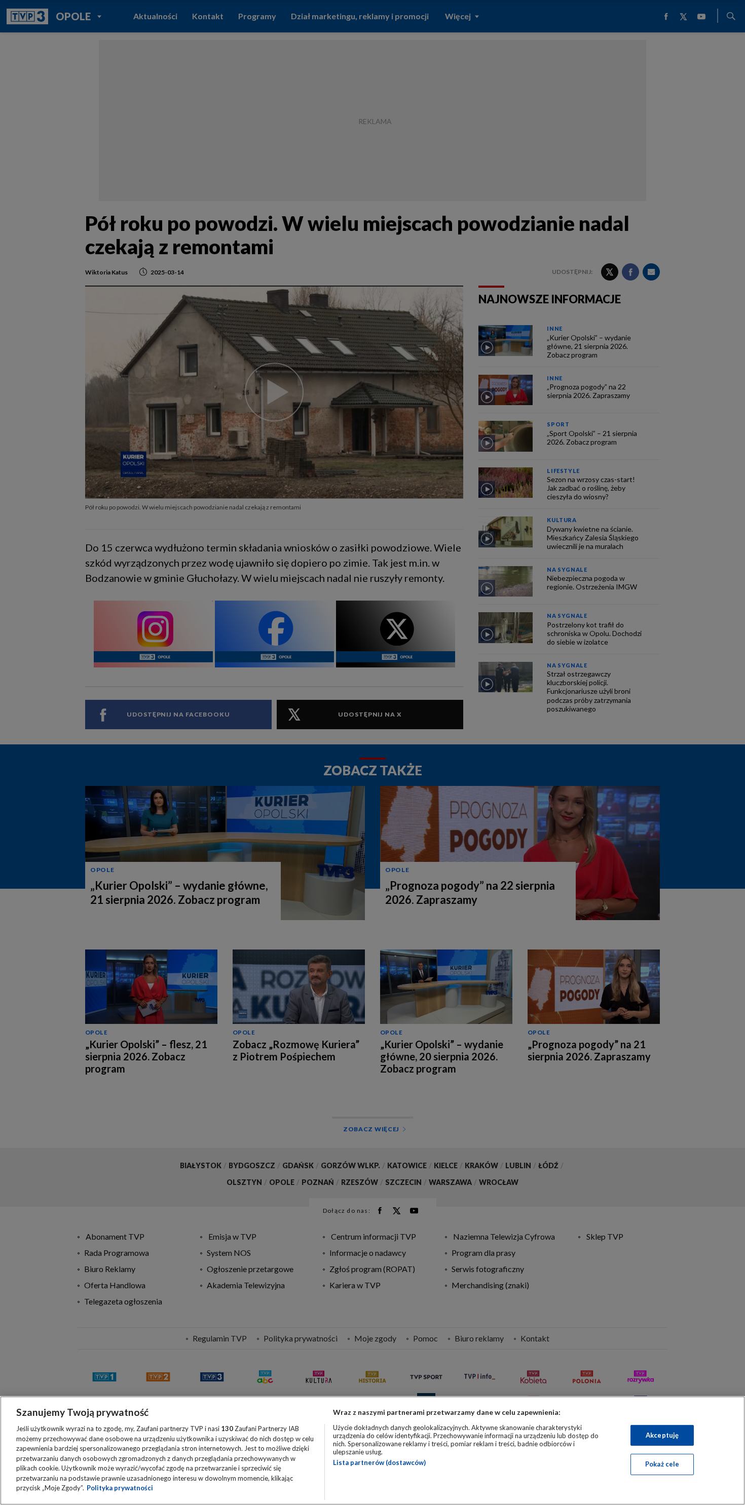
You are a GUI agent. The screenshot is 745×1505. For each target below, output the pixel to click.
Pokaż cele (662, 1464)
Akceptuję (662, 1435)
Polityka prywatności (120, 1488)
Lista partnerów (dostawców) (379, 1462)
